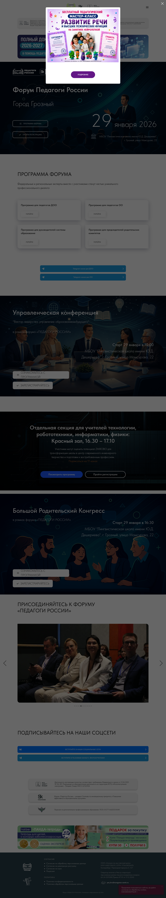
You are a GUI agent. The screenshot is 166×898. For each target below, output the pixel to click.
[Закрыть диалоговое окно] (162, 3)
